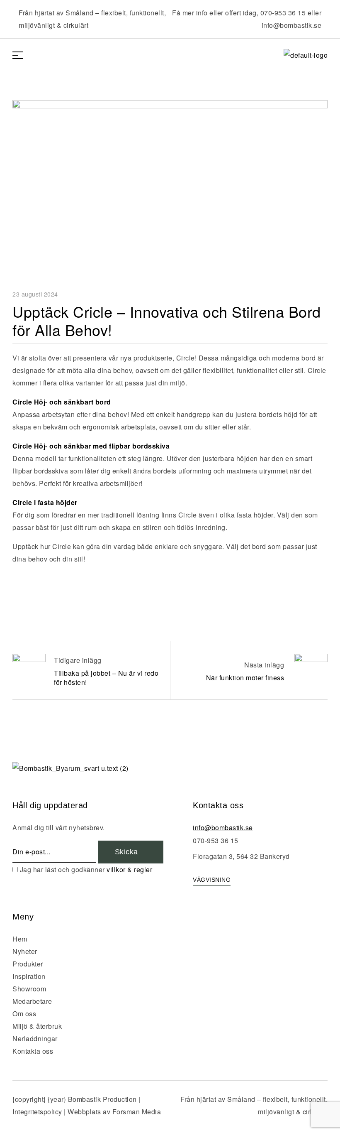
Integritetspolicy (37, 1111)
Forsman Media (136, 1111)
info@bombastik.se (292, 25)
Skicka (128, 852)
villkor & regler (129, 869)
